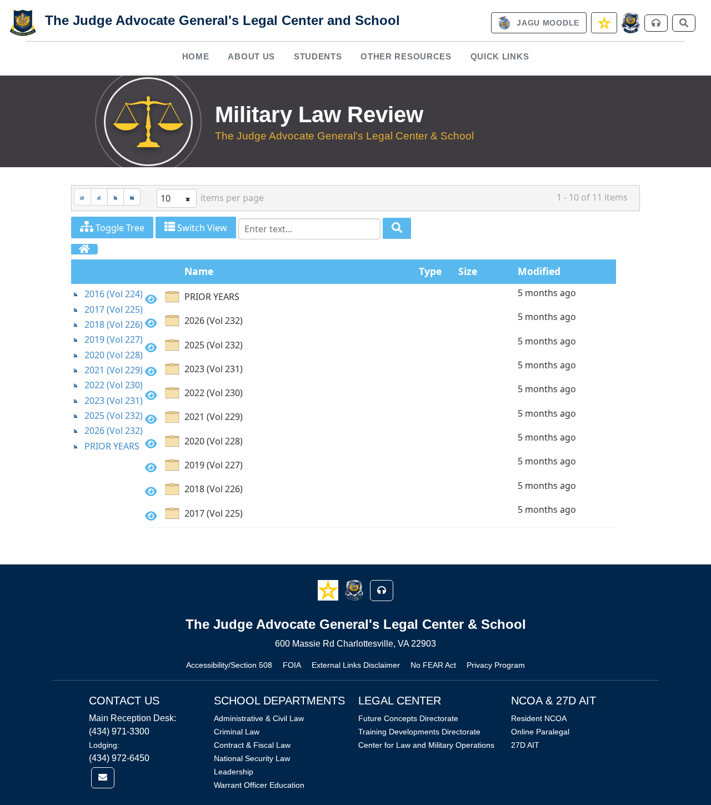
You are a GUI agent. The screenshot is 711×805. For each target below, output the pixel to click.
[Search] (397, 228)
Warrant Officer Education (259, 785)
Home (195, 56)
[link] (539, 22)
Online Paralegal (540, 731)
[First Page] (82, 197)
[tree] (106, 370)
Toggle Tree (118, 228)
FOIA (292, 665)
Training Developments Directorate (419, 731)
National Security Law (252, 758)
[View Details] (151, 299)
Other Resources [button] (406, 56)
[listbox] (177, 198)
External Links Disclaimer (356, 665)
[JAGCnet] (631, 23)
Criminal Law (236, 731)
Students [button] (318, 56)
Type (430, 271)
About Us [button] (251, 56)
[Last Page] (132, 197)
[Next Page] (115, 197)
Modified (539, 271)
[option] (379, 299)
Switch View (201, 228)
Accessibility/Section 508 (229, 665)
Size (467, 271)
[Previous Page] (99, 197)
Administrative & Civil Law (259, 718)
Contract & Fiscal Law (252, 745)
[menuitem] (195, 56)
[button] (329, 589)
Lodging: (104, 745)
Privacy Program (496, 665)
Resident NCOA (539, 718)
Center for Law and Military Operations (426, 745)
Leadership (233, 771)
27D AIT (525, 745)
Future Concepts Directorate (408, 718)
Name (198, 271)
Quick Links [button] (499, 56)
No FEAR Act (433, 665)
